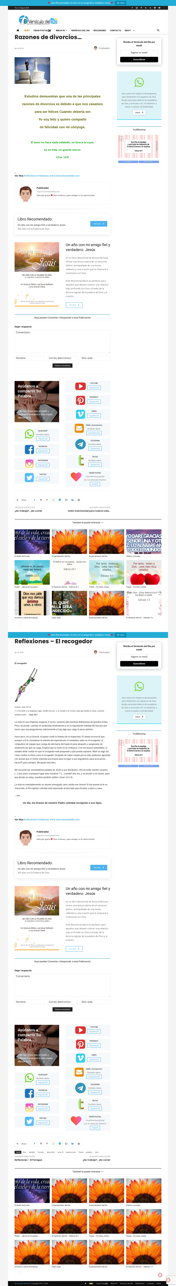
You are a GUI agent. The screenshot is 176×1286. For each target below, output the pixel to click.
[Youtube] (159, 8)
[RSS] (146, 8)
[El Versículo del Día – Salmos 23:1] (69, 572)
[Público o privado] (143, 541)
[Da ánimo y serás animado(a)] (32, 603)
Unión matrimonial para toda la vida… (89, 510)
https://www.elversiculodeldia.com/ (48, 192)
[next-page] (20, 623)
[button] (158, 30)
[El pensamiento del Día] (69, 541)
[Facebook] (132, 8)
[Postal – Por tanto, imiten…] (106, 572)
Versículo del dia (80, 30)
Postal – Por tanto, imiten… (99, 587)
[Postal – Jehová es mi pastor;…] (32, 572)
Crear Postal (40, 30)
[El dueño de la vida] (32, 541)
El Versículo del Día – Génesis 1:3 (139, 618)
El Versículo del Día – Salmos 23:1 (65, 587)
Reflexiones (100, 30)
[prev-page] (16, 623)
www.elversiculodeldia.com (65, 175)
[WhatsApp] (53, 500)
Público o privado (133, 556)
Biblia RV (60, 30)
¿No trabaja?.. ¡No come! (28, 510)
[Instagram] (137, 8)
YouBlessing (139, 129)
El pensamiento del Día (61, 556)
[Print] (78, 500)
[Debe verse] (69, 603)
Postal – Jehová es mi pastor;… (27, 587)
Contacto (115, 30)
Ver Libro (121, 3)
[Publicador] (96, 48)
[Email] (66, 500)
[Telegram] (59, 500)
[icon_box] (37, 435)
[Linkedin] (72, 500)
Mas (127, 30)
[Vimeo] (155, 8)
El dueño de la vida (22, 556)
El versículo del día (22, 1283)
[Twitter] (150, 8)
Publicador (104, 48)
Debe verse (56, 618)
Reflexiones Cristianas (36, 175)
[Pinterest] (141, 8)
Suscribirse (139, 59)
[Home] (18, 30)
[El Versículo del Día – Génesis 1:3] (143, 603)
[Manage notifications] (168, 1280)
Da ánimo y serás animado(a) (26, 618)
